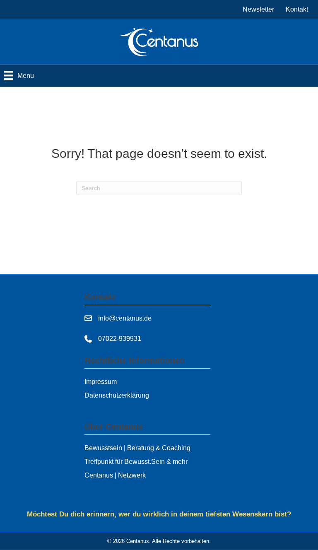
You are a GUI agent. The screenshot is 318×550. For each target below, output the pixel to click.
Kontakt (297, 9)
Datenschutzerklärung (116, 395)
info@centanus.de (125, 318)
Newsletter (258, 9)
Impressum (100, 381)
